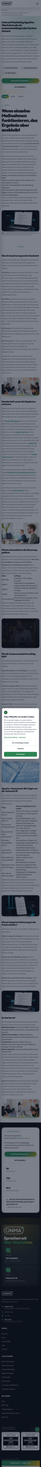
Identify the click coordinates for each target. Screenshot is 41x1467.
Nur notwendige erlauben (20, 743)
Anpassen (20, 748)
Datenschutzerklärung (10, 737)
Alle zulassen (20, 754)
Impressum (22, 737)
